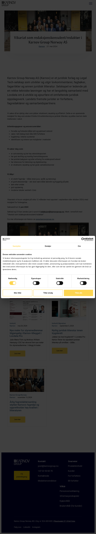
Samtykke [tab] (17, 246)
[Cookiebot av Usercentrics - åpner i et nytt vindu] (83, 239)
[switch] (36, 283)
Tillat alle (78, 293)
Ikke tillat (17, 293)
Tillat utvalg (48, 293)
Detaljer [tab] (48, 246)
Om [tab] (79, 246)
